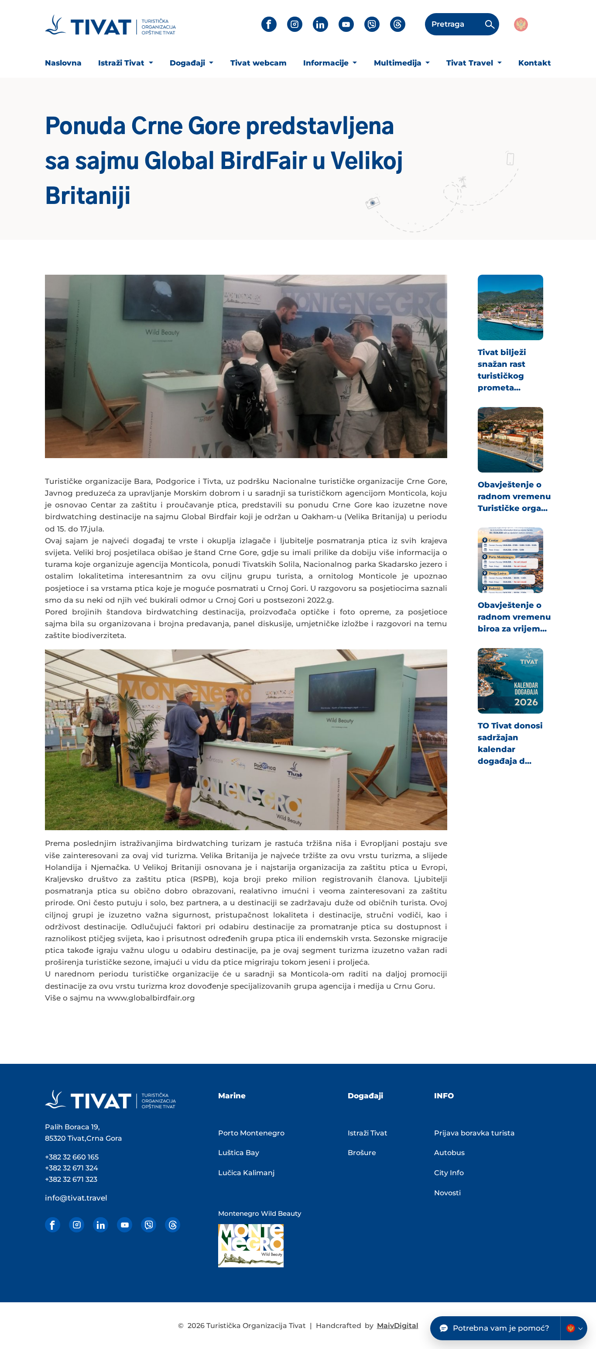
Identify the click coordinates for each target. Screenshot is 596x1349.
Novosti (447, 1193)
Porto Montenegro (251, 1133)
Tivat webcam (258, 63)
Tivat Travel (470, 63)
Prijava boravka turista (474, 1133)
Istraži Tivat (122, 63)
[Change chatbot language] (573, 1328)
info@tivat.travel (76, 1198)
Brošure (362, 1153)
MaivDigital (397, 1325)
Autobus (449, 1153)
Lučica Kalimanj (246, 1173)
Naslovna (63, 63)
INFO (444, 1095)
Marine (232, 1095)
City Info (449, 1173)
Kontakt (534, 63)
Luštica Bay (238, 1153)
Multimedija (399, 63)
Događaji (188, 63)
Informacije (327, 63)
